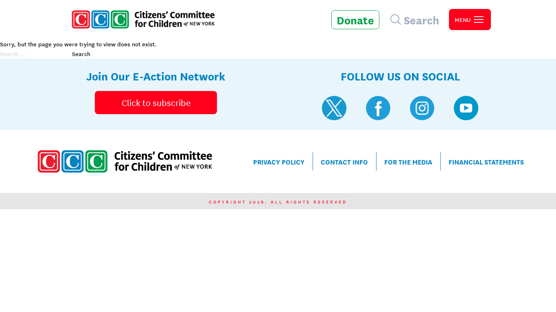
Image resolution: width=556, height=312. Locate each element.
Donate (355, 19)
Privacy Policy (278, 161)
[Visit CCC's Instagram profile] (422, 108)
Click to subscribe (156, 102)
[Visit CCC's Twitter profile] (334, 108)
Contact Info (344, 161)
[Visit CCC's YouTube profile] (466, 108)
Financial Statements (486, 161)
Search (81, 54)
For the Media (408, 161)
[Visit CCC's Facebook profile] (378, 108)
